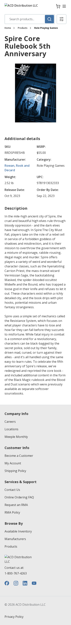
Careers (10, 422)
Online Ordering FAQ (19, 497)
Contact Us (12, 490)
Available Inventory (18, 531)
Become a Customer (19, 456)
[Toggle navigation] (64, 6)
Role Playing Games (46, 28)
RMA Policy (12, 512)
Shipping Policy (15, 471)
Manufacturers (15, 539)
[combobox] (30, 19)
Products (22, 28)
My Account (13, 463)
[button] (61, 19)
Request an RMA (16, 505)
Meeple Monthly (16, 437)
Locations (11, 429)
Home (8, 28)
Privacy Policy (14, 617)
